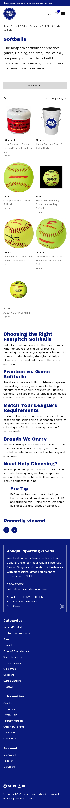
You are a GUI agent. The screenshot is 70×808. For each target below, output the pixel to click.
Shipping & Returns (13, 727)
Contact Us (9, 709)
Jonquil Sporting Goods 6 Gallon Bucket (49, 146)
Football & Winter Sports (16, 633)
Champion (41, 140)
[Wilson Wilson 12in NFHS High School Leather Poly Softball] (51, 177)
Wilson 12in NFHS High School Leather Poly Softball (48, 204)
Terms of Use (10, 733)
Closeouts (8, 675)
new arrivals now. (44, 3)
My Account (9, 755)
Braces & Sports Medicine (17, 651)
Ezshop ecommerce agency (21, 798)
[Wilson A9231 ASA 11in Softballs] (18, 290)
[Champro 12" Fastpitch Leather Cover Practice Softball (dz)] (18, 233)
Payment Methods (13, 721)
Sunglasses (9, 669)
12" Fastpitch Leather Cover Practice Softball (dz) (18, 258)
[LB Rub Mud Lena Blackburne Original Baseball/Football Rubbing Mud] (18, 121)
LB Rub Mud (9, 140)
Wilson (39, 196)
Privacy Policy (10, 715)
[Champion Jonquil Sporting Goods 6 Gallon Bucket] (51, 121)
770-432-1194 (16, 584)
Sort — (47, 98)
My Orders (9, 767)
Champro (7, 196)
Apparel (7, 645)
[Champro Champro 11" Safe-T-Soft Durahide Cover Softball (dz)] (51, 233)
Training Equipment (13, 663)
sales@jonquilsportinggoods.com (27, 589)
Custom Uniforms (12, 681)
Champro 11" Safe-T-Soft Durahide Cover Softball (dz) (49, 260)
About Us (8, 703)
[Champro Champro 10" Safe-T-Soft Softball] (18, 177)
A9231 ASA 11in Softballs (16, 313)
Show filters (35, 85)
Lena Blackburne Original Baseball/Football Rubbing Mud (17, 148)
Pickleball (8, 687)
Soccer (7, 639)
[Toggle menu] (63, 13)
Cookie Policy (10, 738)
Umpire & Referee (12, 657)
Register (8, 761)
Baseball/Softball (12, 627)
